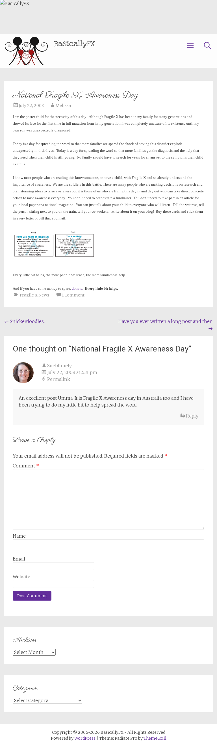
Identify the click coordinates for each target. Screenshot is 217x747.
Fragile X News (34, 295)
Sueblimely (59, 365)
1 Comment (73, 295)
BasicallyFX (74, 44)
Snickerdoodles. (24, 321)
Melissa (63, 105)
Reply (192, 416)
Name (19, 536)
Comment (26, 466)
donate (77, 288)
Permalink (58, 379)
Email (19, 559)
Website (21, 576)
